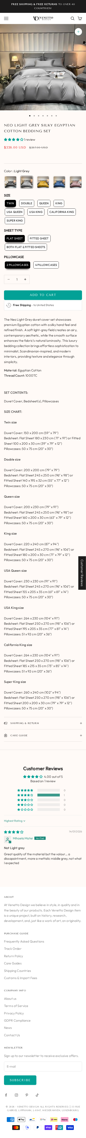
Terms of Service (16, 1006)
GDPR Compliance (17, 1020)
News (8, 1028)
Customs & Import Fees (20, 978)
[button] (14, 139)
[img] (13, 832)
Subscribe (20, 1080)
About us (10, 999)
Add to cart (43, 295)
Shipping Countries (17, 971)
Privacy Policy (14, 1013)
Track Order (13, 949)
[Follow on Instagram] (16, 1095)
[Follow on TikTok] (37, 1095)
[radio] (10, 182)
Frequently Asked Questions (24, 941)
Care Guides (13, 963)
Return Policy (13, 956)
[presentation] (6, 182)
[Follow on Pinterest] (27, 1095)
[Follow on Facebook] (6, 1095)
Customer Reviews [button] (82, 572)
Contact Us (12, 1035)
